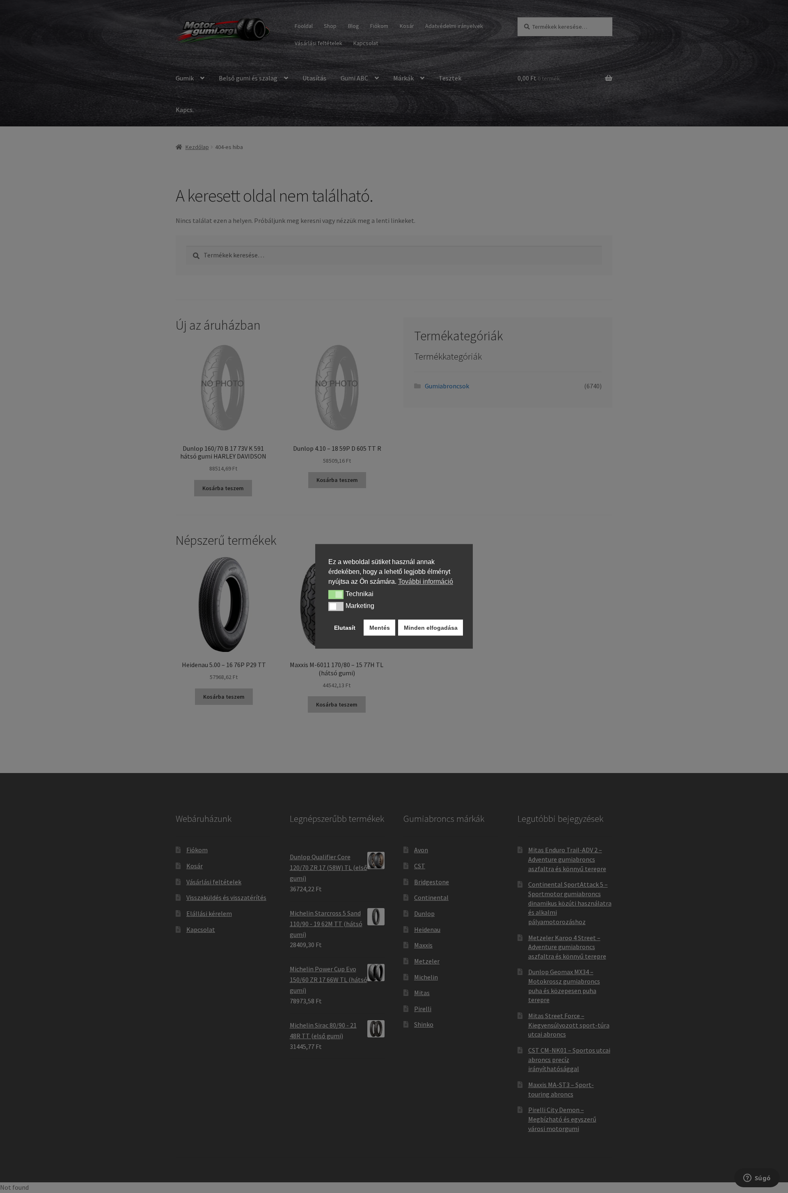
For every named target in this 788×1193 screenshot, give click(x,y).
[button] (336, 594)
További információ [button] (425, 581)
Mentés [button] (379, 627)
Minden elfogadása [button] (431, 627)
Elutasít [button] (344, 627)
